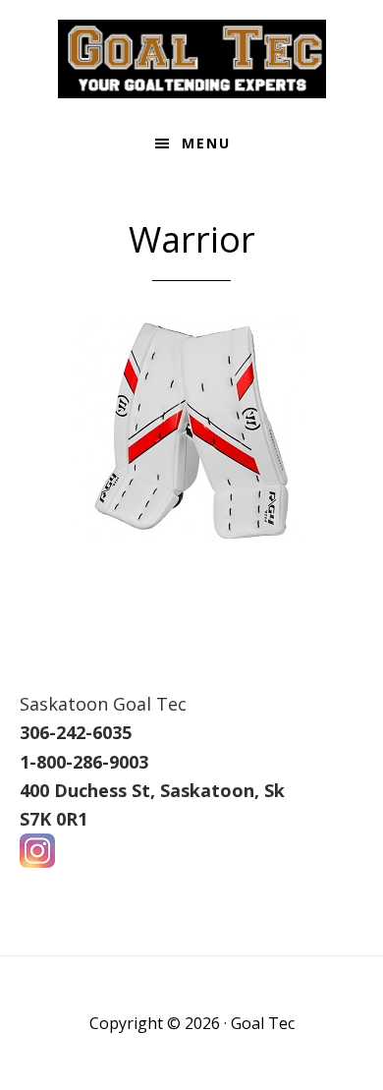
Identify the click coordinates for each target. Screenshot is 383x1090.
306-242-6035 (76, 732)
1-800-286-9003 (84, 762)
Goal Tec (191, 59)
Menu (206, 143)
